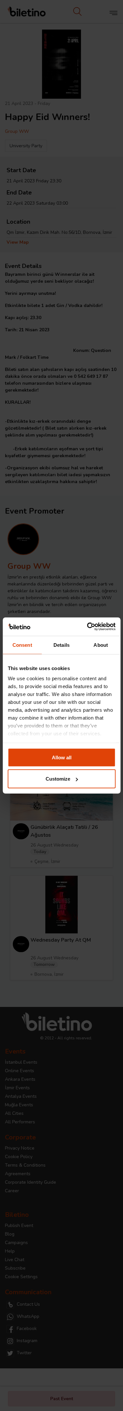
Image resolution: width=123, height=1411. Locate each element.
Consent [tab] (22, 644)
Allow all (62, 757)
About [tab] (100, 644)
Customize (58, 779)
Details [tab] (61, 644)
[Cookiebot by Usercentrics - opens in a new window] (87, 627)
